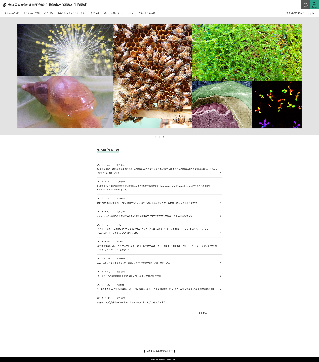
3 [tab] (163, 137)
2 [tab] (159, 137)
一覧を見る (202, 312)
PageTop (313, 348)
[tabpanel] (159, 76)
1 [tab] (155, 137)
